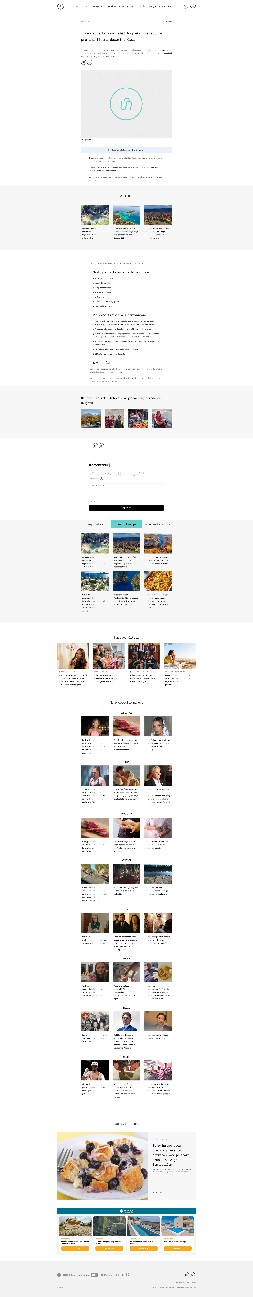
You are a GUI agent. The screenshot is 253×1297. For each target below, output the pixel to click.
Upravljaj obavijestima (187, 1282)
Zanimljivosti (127, 6)
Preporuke (165, 6)
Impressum (156, 1287)
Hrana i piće (79, 6)
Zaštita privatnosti (179, 1287)
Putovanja (96, 6)
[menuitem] (193, 6)
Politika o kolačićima (190, 1287)
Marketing (162, 1287)
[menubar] (193, 6)
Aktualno (110, 6)
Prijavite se (126, 508)
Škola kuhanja (147, 6)
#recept (169, 21)
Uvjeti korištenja (170, 1287)
